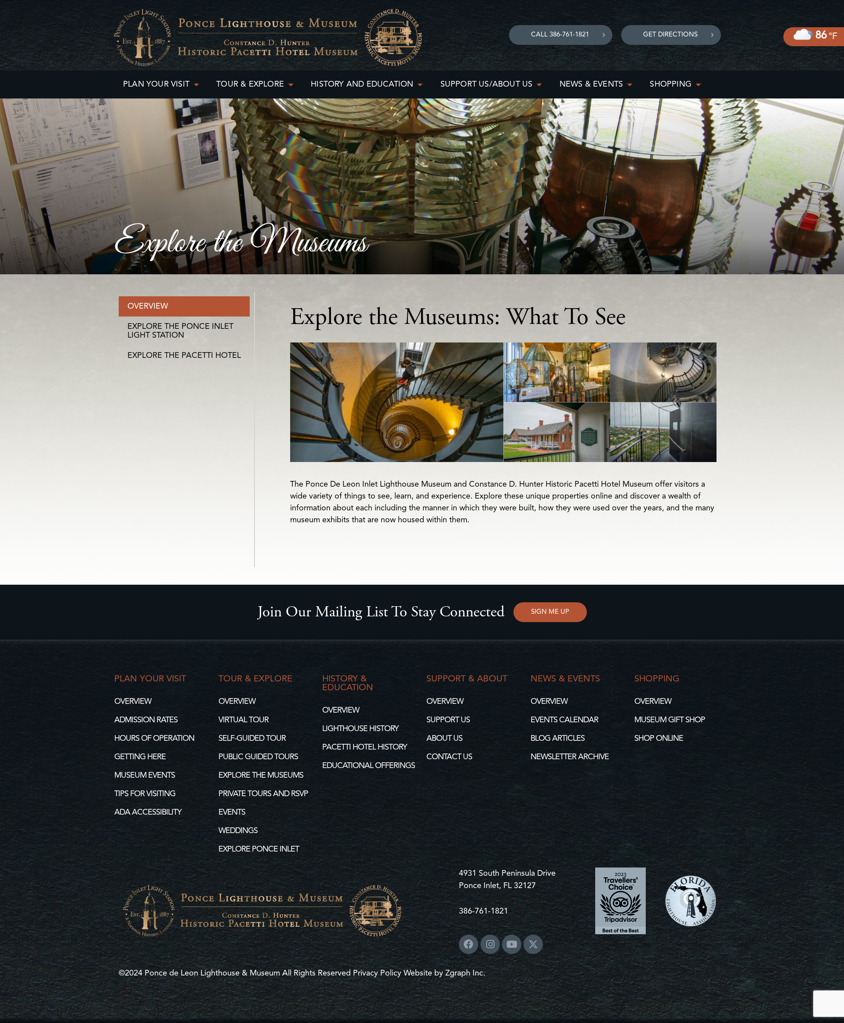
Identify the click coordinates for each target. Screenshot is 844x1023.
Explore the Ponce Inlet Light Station (180, 331)
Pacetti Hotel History (364, 747)
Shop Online (658, 739)
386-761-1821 (483, 911)
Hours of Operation (154, 739)
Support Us (448, 720)
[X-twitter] (533, 944)
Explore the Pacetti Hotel (184, 356)
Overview (147, 306)
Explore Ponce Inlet (258, 849)
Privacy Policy (378, 973)
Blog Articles (558, 739)
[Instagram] (490, 944)
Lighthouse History (360, 729)
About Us (444, 739)
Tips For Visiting (144, 794)
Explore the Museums (260, 775)
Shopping (670, 84)
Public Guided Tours (258, 757)
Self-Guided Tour (252, 739)
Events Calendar (564, 720)
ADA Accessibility (148, 812)
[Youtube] (511, 944)
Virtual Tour (243, 720)
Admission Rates (146, 720)
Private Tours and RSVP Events (263, 803)
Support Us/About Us (486, 84)
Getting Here (140, 757)
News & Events (591, 84)
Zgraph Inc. (465, 973)
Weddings (238, 831)
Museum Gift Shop (669, 720)
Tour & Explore (250, 84)
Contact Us (449, 757)
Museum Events (144, 775)
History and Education (362, 84)
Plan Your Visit (156, 84)
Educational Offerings (368, 766)
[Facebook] (468, 944)
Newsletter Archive (570, 757)
